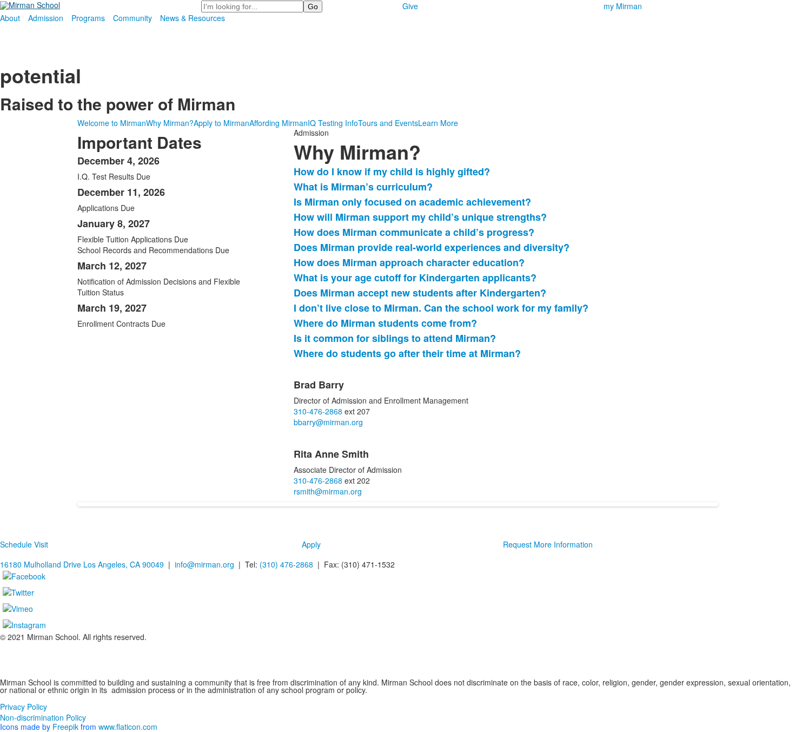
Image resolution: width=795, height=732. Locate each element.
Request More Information (548, 544)
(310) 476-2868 (286, 564)
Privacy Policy (23, 706)
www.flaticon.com (127, 726)
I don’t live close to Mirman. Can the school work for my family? (441, 308)
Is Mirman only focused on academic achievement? (412, 202)
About (10, 17)
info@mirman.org (204, 564)
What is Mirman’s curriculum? (363, 187)
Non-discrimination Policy (43, 717)
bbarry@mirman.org (328, 422)
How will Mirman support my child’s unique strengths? (420, 217)
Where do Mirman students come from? (385, 323)
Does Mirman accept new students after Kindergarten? (420, 293)
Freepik (65, 726)
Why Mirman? (170, 122)
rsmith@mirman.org (328, 491)
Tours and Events (388, 122)
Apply (311, 544)
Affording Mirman (278, 122)
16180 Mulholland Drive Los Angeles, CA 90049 (82, 564)
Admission (45, 17)
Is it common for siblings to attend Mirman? (395, 338)
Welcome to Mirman (111, 122)
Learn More (438, 122)
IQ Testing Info (333, 122)
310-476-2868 (318, 411)
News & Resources (192, 17)
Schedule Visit (24, 544)
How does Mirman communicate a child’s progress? (414, 232)
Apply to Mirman (221, 122)
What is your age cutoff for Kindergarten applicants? (415, 278)
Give (410, 6)
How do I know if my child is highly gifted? (392, 171)
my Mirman (623, 6)
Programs (88, 17)
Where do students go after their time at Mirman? (407, 353)
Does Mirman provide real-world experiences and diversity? (431, 247)
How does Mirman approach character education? (409, 262)
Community (132, 17)
